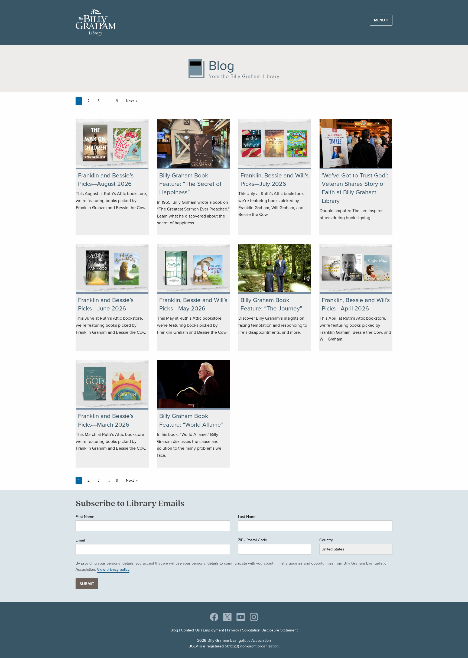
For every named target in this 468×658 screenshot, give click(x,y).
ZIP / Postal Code (252, 540)
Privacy (233, 630)
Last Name (247, 517)
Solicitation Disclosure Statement (270, 630)
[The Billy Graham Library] (96, 21)
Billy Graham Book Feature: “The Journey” (271, 304)
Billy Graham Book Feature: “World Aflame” (191, 420)
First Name (85, 517)
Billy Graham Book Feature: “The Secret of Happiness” (190, 184)
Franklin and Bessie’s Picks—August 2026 (106, 179)
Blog (174, 630)
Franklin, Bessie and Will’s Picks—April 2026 (356, 304)
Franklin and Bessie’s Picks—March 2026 (106, 420)
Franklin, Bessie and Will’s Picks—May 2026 (193, 304)
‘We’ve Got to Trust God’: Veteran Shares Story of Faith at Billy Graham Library (355, 188)
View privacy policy (113, 569)
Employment (213, 630)
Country (326, 540)
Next (130, 101)
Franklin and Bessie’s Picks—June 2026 (106, 304)
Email (80, 540)
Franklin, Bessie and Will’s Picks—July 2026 (274, 179)
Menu (380, 20)
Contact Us (190, 630)
